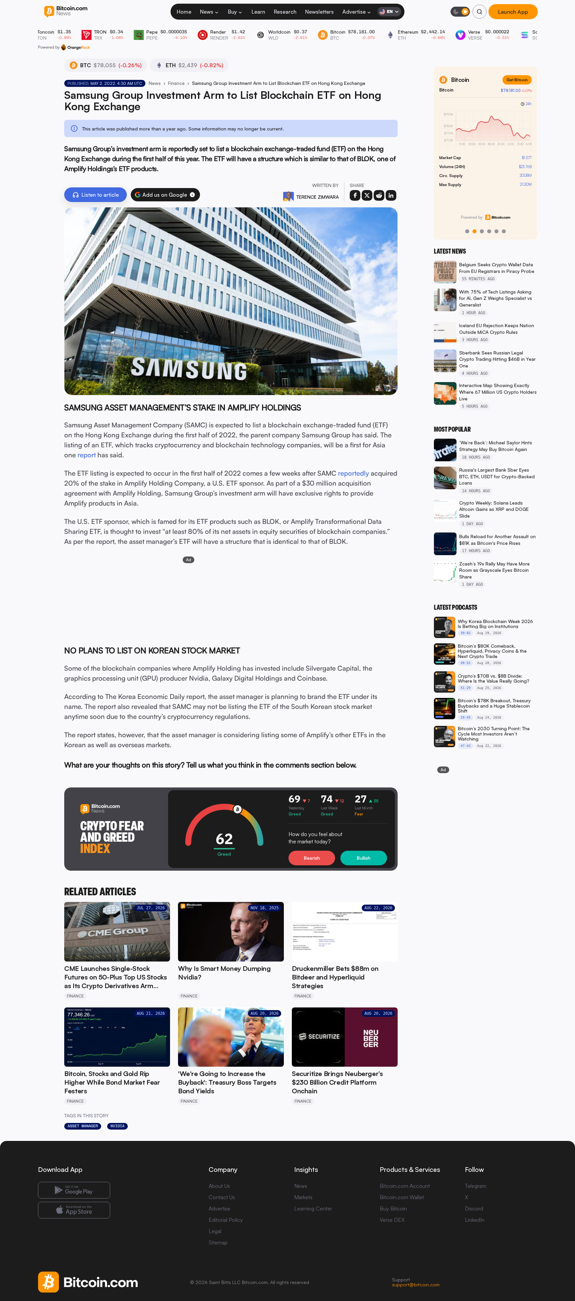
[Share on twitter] (367, 195)
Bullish (363, 858)
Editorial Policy (226, 1219)
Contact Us (222, 1197)
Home (184, 11)
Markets (303, 1197)
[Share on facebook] (355, 195)
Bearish (312, 858)
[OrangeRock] (75, 47)
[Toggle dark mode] (460, 12)
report (87, 455)
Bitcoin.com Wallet (402, 1197)
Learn (258, 11)
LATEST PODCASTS (455, 607)
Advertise (354, 11)
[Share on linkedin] (391, 195)
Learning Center (313, 1208)
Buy (232, 11)
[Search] (479, 12)
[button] (192, 195)
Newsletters (319, 11)
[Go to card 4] (489, 231)
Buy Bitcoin (393, 1208)
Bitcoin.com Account (405, 1186)
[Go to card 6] (504, 231)
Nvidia (117, 1126)
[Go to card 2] (475, 231)
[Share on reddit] (379, 195)
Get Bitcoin (517, 79)
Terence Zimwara (317, 196)
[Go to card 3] (482, 231)
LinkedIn (474, 1219)
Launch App (513, 11)
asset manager (83, 1126)
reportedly (353, 473)
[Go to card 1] (467, 231)
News (206, 11)
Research (285, 11)
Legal (215, 1231)
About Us (219, 1186)
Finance (176, 83)
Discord (474, 1208)
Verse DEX (392, 1219)
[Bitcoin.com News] (66, 12)
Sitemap (218, 1242)
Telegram (475, 1186)
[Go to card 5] (496, 231)
